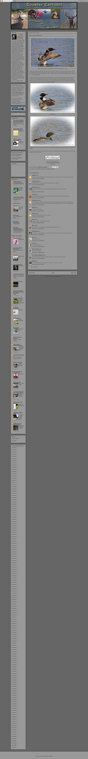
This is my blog (16, 382)
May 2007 (14, 725)
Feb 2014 (14, 549)
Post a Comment (34, 266)
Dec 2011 (14, 606)
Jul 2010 (14, 643)
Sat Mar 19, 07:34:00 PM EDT (38, 204)
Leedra (33, 194)
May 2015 (14, 517)
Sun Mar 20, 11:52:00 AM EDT (38, 240)
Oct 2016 (14, 488)
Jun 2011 (14, 619)
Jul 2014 (14, 538)
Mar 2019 (14, 467)
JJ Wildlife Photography (16, 308)
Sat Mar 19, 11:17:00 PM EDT (38, 228)
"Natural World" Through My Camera (18, 182)
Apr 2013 (14, 571)
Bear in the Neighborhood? (18, 183)
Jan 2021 (14, 447)
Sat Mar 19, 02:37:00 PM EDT (38, 178)
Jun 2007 (14, 723)
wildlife (52, 168)
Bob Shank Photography (16, 222)
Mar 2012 (14, 599)
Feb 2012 (14, 601)
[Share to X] (55, 167)
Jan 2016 (14, 499)
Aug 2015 (14, 510)
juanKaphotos (16, 318)
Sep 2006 (14, 742)
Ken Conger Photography (37, 255)
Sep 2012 (14, 586)
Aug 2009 (14, 666)
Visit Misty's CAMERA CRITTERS (52, 162)
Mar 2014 (14, 547)
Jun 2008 (14, 697)
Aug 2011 (14, 614)
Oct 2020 (14, 452)
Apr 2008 (14, 701)
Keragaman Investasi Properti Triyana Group (21, 417)
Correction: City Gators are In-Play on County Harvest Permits (18, 276)
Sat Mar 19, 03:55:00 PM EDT (38, 191)
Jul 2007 (14, 721)
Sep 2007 (14, 716)
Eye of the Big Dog (17, 264)
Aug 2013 (14, 562)
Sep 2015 (14, 508)
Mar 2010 (14, 651)
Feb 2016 (14, 497)
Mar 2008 (14, 703)
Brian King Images (17, 235)
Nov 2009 (14, 660)
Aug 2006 (14, 745)
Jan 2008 (14, 708)
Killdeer (14, 294)
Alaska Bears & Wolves (18, 197)
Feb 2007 (14, 732)
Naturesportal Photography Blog (17, 345)
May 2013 (14, 569)
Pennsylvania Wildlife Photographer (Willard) (18, 121)
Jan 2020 (14, 456)
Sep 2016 (14, 491)
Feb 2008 (14, 706)
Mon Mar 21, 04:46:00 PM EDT (38, 258)
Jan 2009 (14, 682)
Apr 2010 (14, 649)
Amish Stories (16, 203)
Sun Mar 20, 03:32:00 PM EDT (38, 246)
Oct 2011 (14, 610)
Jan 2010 (14, 656)
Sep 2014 (14, 534)
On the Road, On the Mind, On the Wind (18, 129)
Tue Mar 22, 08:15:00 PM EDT (38, 264)
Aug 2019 (14, 460)
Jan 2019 (14, 471)
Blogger (50, 756)
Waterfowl (48, 168)
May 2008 (14, 699)
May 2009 (14, 673)
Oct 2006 (14, 740)
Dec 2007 (14, 710)
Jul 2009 (14, 669)
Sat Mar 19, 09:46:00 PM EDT (38, 222)
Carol (33, 243)
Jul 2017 (14, 482)
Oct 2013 (14, 558)
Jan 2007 (14, 734)
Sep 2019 (14, 458)
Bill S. (33, 225)
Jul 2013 (14, 564)
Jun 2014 (14, 541)
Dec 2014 (14, 528)
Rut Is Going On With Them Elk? (21, 395)
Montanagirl (34, 231)
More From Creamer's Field (21, 208)
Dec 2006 (14, 736)
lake (33, 168)
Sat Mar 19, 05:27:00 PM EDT (38, 197)
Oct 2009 (14, 662)
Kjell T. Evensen (35, 249)
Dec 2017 (14, 478)
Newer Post (32, 272)
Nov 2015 (14, 504)
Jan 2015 (14, 525)
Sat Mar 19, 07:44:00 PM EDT (38, 210)
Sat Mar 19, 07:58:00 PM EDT (38, 216)
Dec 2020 (14, 449)
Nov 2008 (14, 686)
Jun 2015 (14, 514)
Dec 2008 (14, 684)
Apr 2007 (14, 727)
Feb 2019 (14, 469)
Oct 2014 (14, 532)
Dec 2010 (14, 632)
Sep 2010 (14, 638)
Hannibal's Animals (17, 281)
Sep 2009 (14, 664)
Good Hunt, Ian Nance (18, 274)
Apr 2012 (14, 597)
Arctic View (15, 205)
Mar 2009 (14, 677)
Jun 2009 (14, 671)
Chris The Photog (17, 238)
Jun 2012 (14, 593)
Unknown (34, 175)
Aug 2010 (14, 640)
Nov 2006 (14, 738)
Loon (35, 168)
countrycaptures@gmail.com (18, 92)
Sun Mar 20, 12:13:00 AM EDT (38, 234)
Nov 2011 (14, 608)
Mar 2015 (14, 521)
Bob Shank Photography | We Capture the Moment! (18, 228)
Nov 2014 (14, 530)
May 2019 (14, 465)
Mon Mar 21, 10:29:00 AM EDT (38, 252)
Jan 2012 (14, 604)
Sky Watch (14, 440)
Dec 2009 (14, 658)
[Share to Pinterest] (57, 167)
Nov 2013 (14, 556)
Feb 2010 (14, 653)
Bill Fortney (16, 215)
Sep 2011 (14, 612)
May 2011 (14, 621)
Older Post (73, 272)
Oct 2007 (14, 714)
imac (33, 237)
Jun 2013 (14, 567)
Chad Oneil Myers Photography (17, 140)
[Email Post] (50, 167)
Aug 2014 (14, 536)
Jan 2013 (14, 577)
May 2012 (14, 595)
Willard (33, 207)
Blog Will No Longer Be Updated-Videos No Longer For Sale (18, 124)
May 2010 (14, 647)
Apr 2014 (14, 545)
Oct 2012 (14, 584)
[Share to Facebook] (56, 167)
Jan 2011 (14, 630)
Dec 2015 (14, 502)
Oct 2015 (14, 506)
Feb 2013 (14, 575)
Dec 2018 (14, 473)
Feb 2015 (14, 523)
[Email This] (52, 167)
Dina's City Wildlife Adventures (17, 248)
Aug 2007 (14, 719)
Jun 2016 (14, 495)
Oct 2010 (14, 636)
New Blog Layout (16, 223)
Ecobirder (15, 255)
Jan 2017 (14, 484)
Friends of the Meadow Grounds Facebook (17, 155)
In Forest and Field (17, 298)
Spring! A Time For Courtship (20, 364)
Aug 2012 (14, 588)
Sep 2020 (14, 454)
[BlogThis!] (54, 167)
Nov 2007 (14, 712)
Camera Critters (15, 438)
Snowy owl (21, 309)
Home (52, 272)
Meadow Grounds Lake (41, 168)
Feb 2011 (14, 627)
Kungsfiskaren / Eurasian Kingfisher (21, 427)
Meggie (33, 261)
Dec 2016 (14, 486)
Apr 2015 (14, 519)
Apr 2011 (14, 623)
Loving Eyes (21, 265)
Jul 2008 (14, 695)
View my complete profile (17, 80)
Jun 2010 (14, 645)
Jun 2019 (14, 462)
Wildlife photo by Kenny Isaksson (17, 424)
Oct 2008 (14, 688)
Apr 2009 (14, 675)
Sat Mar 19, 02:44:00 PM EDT (38, 184)
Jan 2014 (14, 551)
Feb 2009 (14, 680)
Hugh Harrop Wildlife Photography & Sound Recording (18, 292)
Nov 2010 (14, 634)
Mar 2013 (14, 573)
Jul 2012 (14, 590)
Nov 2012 (14, 582)
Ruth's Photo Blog (17, 362)
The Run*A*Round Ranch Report (17, 372)
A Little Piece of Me (17, 187)
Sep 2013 (14, 560)
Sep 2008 (14, 690)
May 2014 (14, 543)
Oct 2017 (14, 480)
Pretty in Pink (21, 239)
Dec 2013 (14, 554)
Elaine (33, 219)
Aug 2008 (14, 693)
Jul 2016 (14, 493)
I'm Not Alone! (21, 131)
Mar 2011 (14, 625)
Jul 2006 (14, 747)
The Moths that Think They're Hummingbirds (21, 301)
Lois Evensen (35, 181)
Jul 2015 (14, 512)
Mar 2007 (14, 729)
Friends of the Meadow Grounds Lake (17, 158)
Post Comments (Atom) (55, 276)
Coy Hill (20, 34)
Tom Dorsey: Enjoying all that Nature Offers (18, 392)
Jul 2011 (13, 617)
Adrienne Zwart (35, 200)
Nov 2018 (14, 475)
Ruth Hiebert (34, 187)
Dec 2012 (14, 580)
